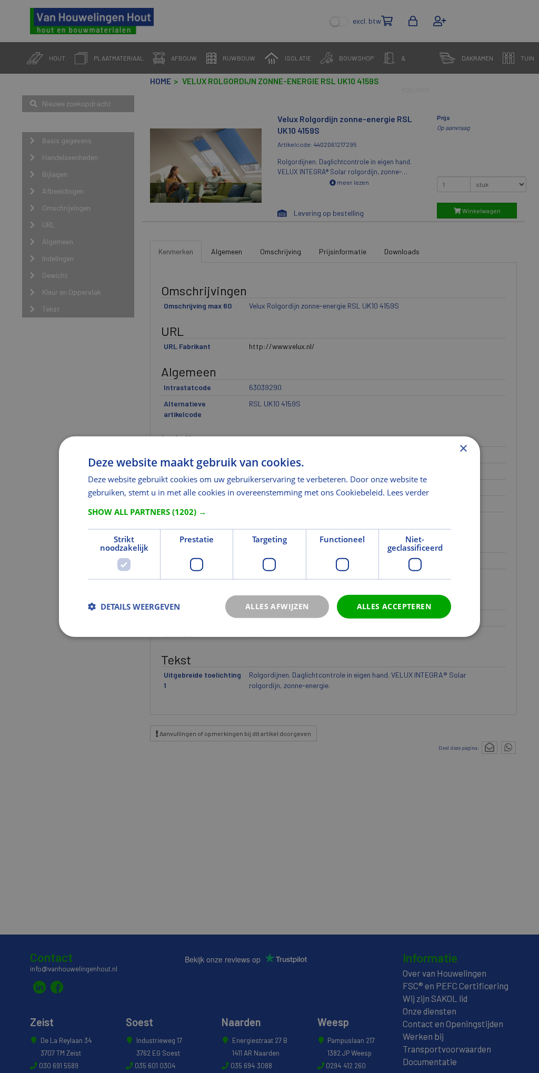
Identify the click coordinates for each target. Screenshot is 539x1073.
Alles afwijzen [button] (277, 606)
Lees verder (408, 492)
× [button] (463, 449)
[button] (269, 511)
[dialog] (269, 536)
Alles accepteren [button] (394, 606)
